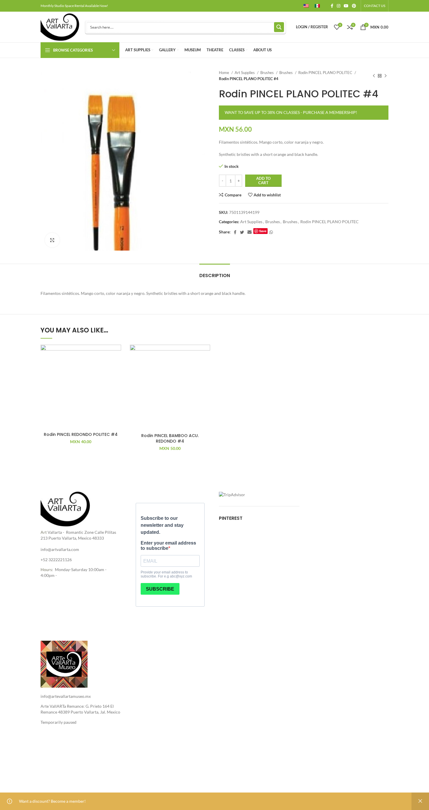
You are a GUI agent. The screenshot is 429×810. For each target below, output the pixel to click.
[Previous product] (374, 76)
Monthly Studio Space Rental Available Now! (74, 5)
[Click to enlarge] (52, 240)
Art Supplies (245, 72)
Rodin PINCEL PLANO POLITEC (325, 72)
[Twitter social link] (242, 232)
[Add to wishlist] (116, 354)
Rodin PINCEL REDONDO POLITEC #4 (81, 434)
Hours (46, 569)
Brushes (267, 72)
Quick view (116, 380)
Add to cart (263, 180)
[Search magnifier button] (279, 27)
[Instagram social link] (338, 6)
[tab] (214, 272)
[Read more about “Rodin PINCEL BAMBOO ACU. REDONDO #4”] (205, 367)
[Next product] (385, 76)
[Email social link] (249, 232)
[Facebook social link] (332, 6)
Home (224, 72)
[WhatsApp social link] (271, 232)
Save (262, 231)
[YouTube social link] (346, 6)
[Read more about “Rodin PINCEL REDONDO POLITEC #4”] (116, 367)
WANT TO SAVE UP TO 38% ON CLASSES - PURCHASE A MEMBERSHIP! (291, 112)
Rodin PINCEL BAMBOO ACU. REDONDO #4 (170, 438)
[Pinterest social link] (354, 6)
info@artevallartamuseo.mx (66, 696)
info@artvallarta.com (60, 549)
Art (44, 532)
